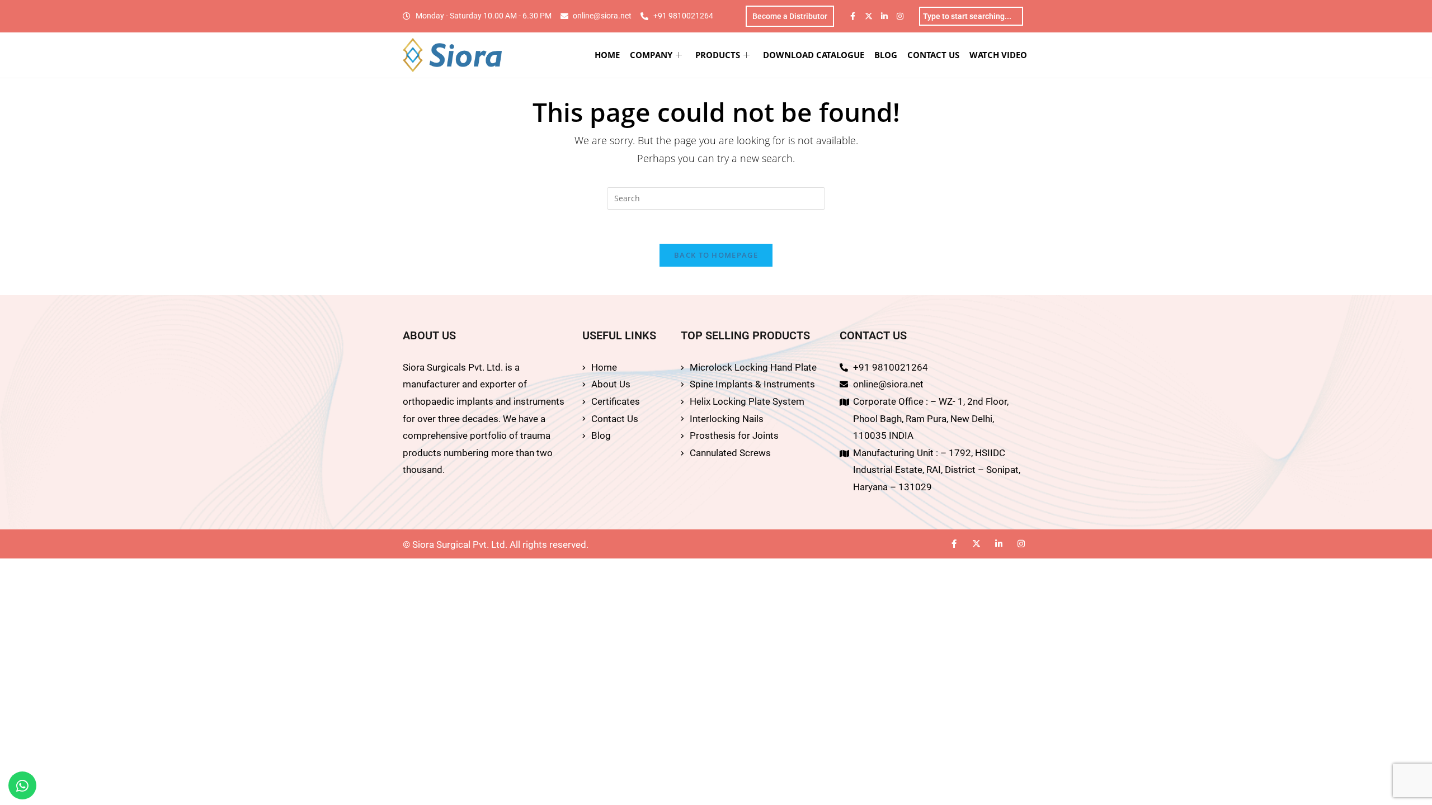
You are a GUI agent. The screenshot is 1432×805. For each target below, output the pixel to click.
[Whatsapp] (22, 785)
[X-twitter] (869, 16)
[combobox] (971, 16)
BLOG (885, 54)
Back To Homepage (716, 255)
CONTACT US (933, 54)
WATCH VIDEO (998, 54)
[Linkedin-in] (884, 16)
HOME (607, 54)
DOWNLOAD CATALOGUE (813, 54)
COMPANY (651, 54)
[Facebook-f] (853, 16)
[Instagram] (900, 16)
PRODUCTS (717, 54)
